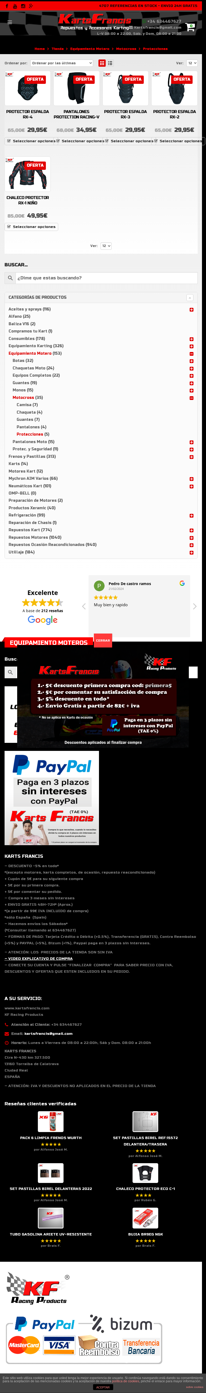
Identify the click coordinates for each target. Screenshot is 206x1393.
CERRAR (103, 640)
